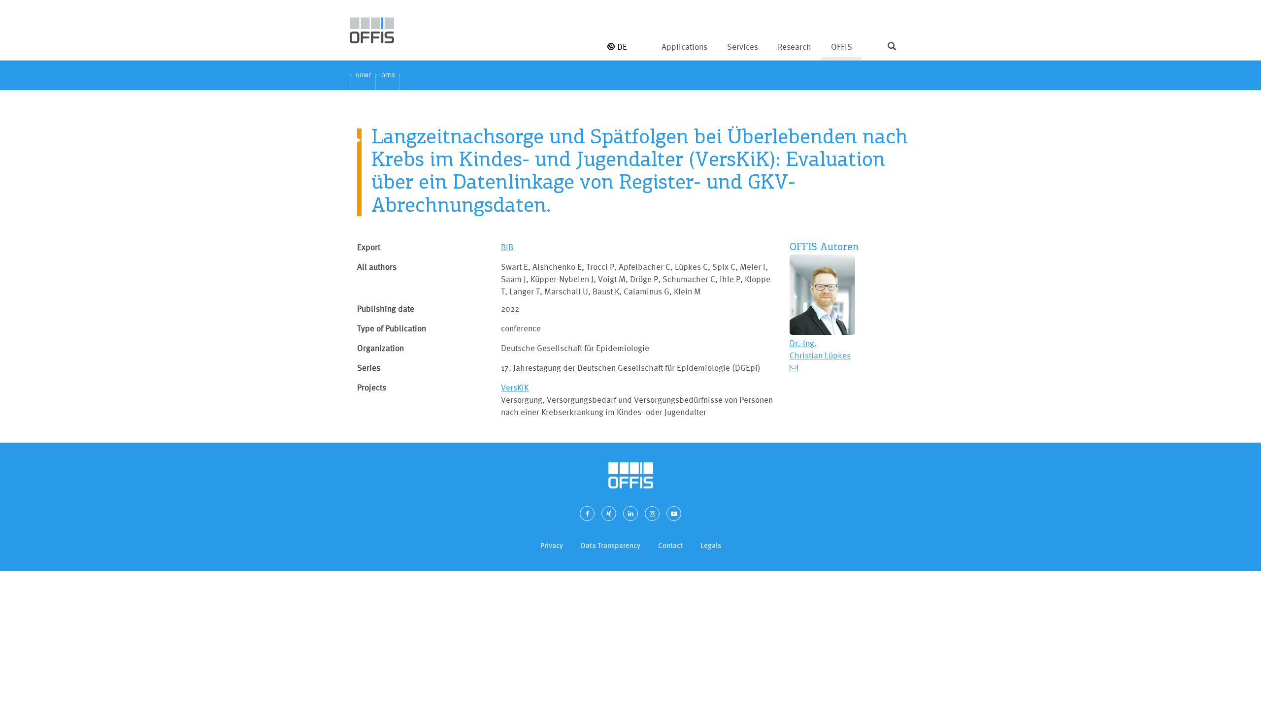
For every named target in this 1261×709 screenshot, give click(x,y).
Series (368, 367)
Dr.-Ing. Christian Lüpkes (820, 349)
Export (368, 247)
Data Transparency (610, 545)
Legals (710, 545)
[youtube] (673, 513)
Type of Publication (391, 328)
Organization (380, 348)
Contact (670, 545)
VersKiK (515, 387)
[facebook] (587, 513)
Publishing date (385, 308)
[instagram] (652, 513)
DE (622, 46)
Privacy (551, 545)
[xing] (608, 513)
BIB (507, 247)
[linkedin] (630, 513)
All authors (377, 266)
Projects (371, 387)
